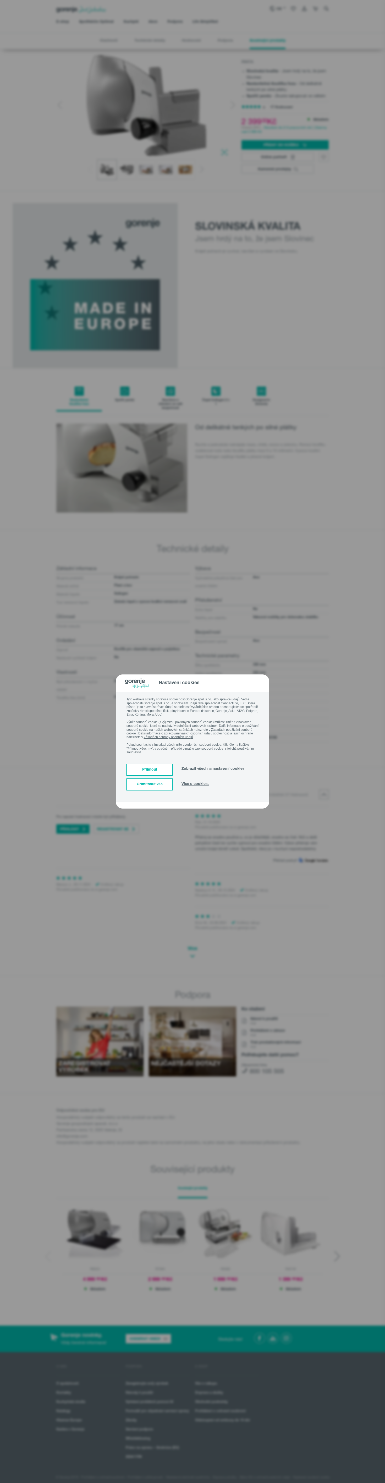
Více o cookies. (195, 784)
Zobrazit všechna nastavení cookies (213, 769)
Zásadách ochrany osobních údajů (168, 737)
